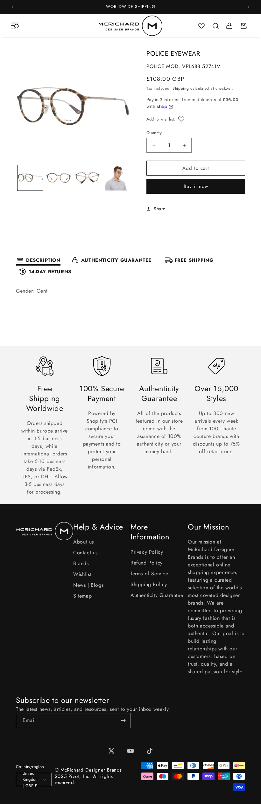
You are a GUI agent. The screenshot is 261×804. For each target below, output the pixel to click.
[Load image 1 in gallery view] (30, 178)
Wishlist (82, 574)
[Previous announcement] (12, 7)
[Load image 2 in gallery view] (59, 178)
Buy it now (196, 186)
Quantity (154, 133)
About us (83, 541)
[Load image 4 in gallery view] (116, 178)
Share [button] (160, 208)
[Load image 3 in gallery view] (87, 178)
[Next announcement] (249, 7)
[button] (15, 26)
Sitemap (82, 596)
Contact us (85, 552)
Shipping (181, 88)
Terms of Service (149, 573)
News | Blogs (88, 585)
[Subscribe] (123, 720)
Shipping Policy (148, 584)
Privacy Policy (146, 552)
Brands (81, 563)
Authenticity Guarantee (156, 595)
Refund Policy (146, 562)
